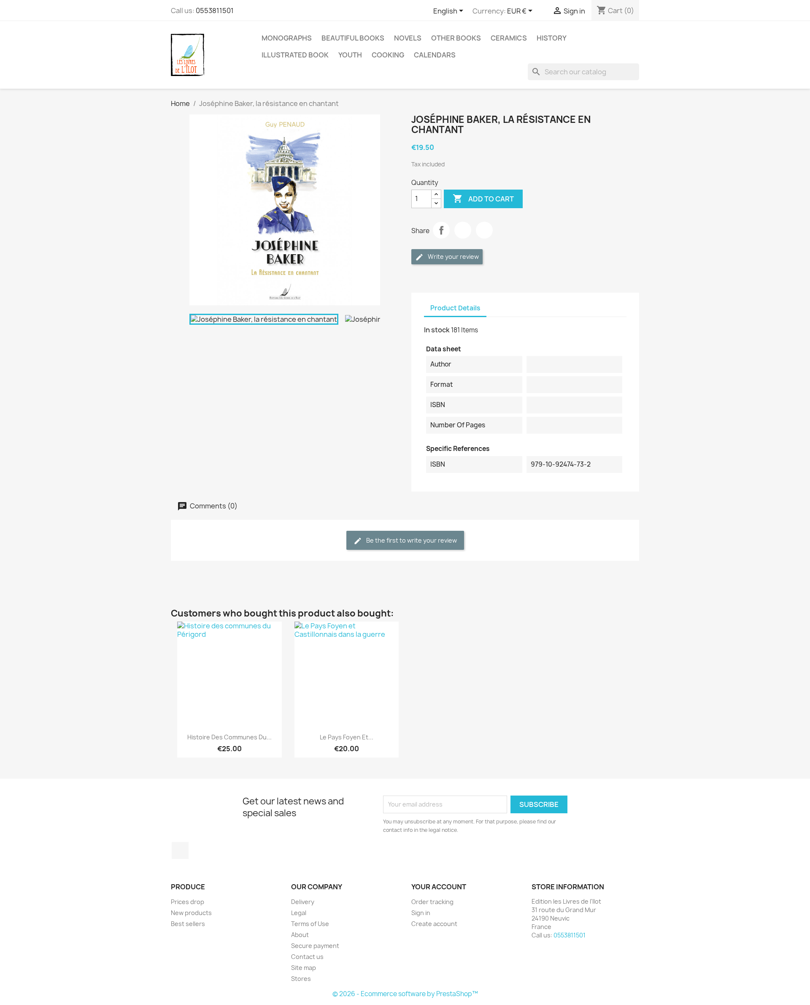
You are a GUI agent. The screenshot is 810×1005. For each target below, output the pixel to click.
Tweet (462, 230)
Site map (303, 968)
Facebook (180, 850)
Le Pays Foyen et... (346, 737)
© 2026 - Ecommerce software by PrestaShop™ (405, 993)
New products (191, 913)
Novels (407, 38)
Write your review (453, 257)
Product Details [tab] (455, 308)
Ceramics (509, 38)
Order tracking (432, 902)
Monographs (287, 38)
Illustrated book (295, 55)
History (552, 38)
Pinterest (484, 230)
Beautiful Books (352, 38)
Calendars (435, 55)
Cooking (388, 55)
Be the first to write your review (411, 540)
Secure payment (315, 946)
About (300, 935)
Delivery (302, 902)
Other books (456, 38)
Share (441, 230)
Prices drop (187, 902)
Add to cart (483, 198)
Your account (438, 886)
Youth (350, 55)
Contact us (307, 957)
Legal (298, 913)
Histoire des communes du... (229, 737)
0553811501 (215, 10)
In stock (437, 330)
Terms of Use (310, 924)
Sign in (420, 913)
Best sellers (188, 924)
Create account (434, 924)
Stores (301, 979)
